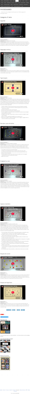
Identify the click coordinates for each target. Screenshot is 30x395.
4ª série (3, 22)
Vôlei (22, 6)
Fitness (2, 4)
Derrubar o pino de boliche (7, 123)
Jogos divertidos (23, 2)
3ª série (1, 22)
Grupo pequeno (26, 4)
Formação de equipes (7, 4)
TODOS (19, 22)
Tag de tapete (3, 78)
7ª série (2, 2)
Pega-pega (2, 6)
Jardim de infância (18, 255)
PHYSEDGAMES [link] (5, 9)
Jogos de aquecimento (7, 6)
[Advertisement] (15, 196)
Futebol (11, 4)
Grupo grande (21, 4)
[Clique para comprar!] (5, 346)
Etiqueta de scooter (5, 253)
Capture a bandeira (5, 204)
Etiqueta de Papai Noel (6, 282)
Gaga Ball (2, 20)
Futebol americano (15, 4)
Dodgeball (27, 2)
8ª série (5, 2)
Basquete (16, 2)
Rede (12, 6)
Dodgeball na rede (5, 161)
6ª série (7, 22)
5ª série (5, 22)
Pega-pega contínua (5, 49)
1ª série (1, 255)
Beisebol (19, 2)
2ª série (1, 79)
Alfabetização (9, 2)
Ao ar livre (12, 2)
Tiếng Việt (15, 391)
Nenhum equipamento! (17, 6)
